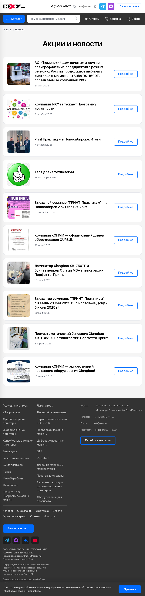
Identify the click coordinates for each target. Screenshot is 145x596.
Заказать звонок (18, 528)
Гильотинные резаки (16, 458)
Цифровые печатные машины (50, 442)
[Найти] (75, 19)
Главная (7, 29)
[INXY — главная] (14, 6)
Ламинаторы (45, 405)
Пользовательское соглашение (17, 579)
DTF (39, 451)
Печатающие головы (50, 475)
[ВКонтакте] (25, 540)
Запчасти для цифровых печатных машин (16, 496)
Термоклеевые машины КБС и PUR (52, 421)
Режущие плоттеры (15, 405)
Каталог (8, 510)
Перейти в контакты (98, 440)
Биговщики (10, 451)
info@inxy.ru (85, 6)
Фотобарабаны (13, 478)
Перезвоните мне (129, 6)
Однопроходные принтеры (14, 421)
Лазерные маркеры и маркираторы (50, 466)
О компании (24, 510)
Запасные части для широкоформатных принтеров (50, 486)
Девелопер (10, 485)
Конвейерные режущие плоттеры (18, 442)
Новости (49, 516)
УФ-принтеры (11, 412)
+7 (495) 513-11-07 (60, 6)
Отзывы (35, 516)
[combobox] (49, 19)
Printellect (43, 458)
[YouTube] (35, 540)
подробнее (34, 591)
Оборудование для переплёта (49, 499)
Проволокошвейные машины (50, 431)
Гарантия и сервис (14, 516)
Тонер (7, 471)
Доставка (42, 510)
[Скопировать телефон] (74, 6)
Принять (130, 589)
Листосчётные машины (51, 412)
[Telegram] (102, 6)
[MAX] (111, 6)
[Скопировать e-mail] (95, 6)
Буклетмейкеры (13, 464)
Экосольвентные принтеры (14, 431)
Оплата (57, 510)
